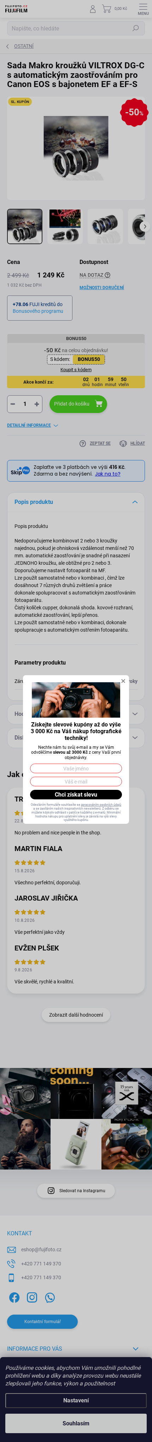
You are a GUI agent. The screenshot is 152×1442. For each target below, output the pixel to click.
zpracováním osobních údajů (101, 804)
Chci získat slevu (76, 794)
